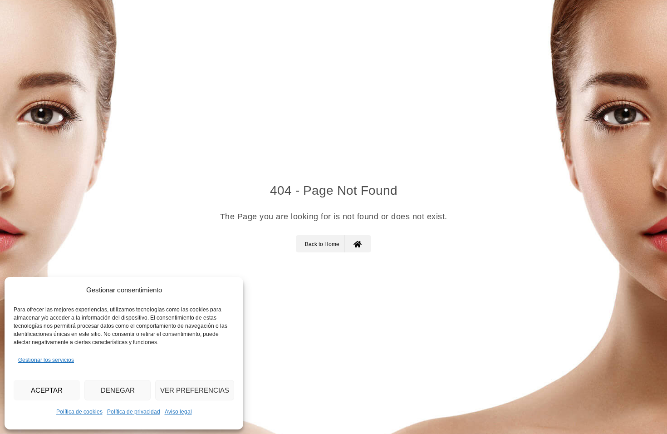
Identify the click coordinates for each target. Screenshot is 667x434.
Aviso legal (178, 412)
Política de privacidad (133, 412)
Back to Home (322, 244)
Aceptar (47, 390)
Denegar (118, 390)
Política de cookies (79, 412)
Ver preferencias (194, 390)
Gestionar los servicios (46, 360)
